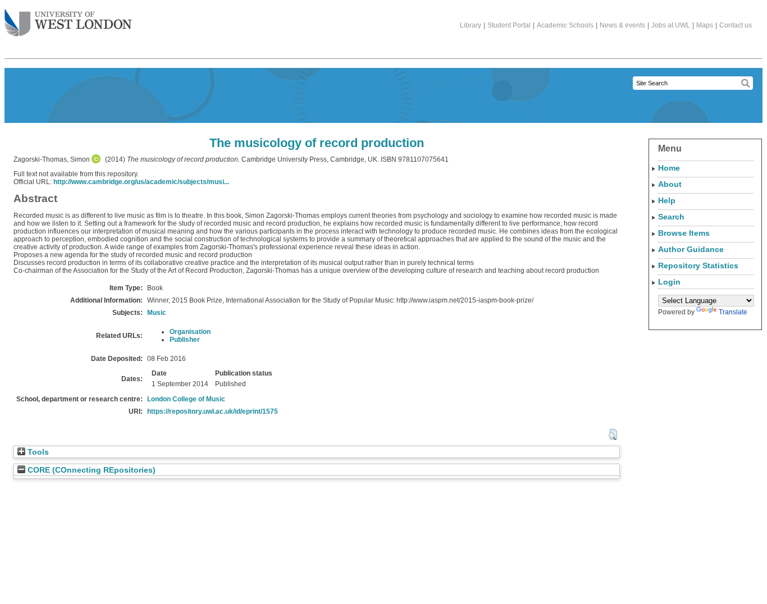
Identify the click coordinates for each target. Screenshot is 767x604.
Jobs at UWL (670, 25)
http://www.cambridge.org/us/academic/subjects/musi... (141, 182)
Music (156, 313)
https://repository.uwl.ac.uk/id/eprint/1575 (212, 411)
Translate (733, 312)
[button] (613, 434)
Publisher (185, 340)
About (670, 184)
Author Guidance (691, 249)
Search (671, 216)
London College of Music (186, 399)
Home (669, 167)
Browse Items (684, 232)
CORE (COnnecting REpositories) (90, 470)
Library (470, 25)
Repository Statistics (698, 265)
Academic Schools (565, 25)
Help (666, 200)
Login (669, 281)
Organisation (190, 332)
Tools (37, 452)
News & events (622, 25)
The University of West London (68, 23)
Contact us (735, 25)
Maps (704, 25)
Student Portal (509, 25)
